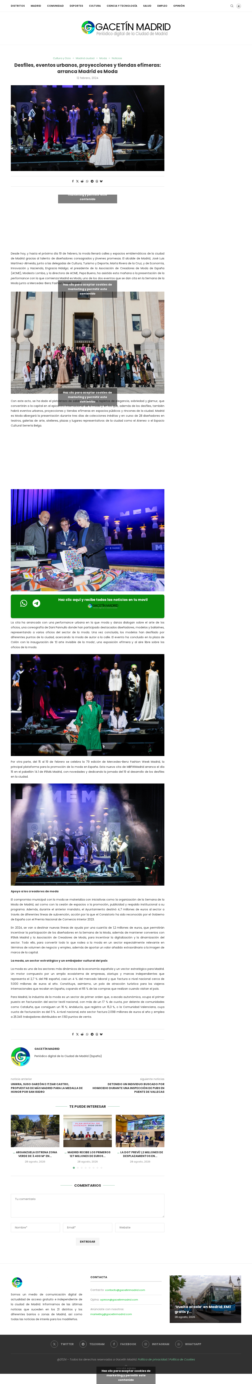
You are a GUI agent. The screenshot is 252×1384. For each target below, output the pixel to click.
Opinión (179, 5)
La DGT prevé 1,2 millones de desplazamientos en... (141, 1154)
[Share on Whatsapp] (87, 181)
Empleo (162, 5)
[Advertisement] (87, 459)
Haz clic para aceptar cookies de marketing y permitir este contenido (87, 194)
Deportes (76, 5)
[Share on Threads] (96, 181)
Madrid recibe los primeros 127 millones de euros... (89, 1154)
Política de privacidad (152, 1359)
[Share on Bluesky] (101, 181)
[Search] (232, 6)
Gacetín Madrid (47, 1049)
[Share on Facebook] (73, 181)
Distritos (18, 5)
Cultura (95, 5)
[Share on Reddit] (82, 181)
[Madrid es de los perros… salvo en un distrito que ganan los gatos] (205, 1299)
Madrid (36, 5)
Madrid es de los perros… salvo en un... (203, 1309)
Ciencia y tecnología (122, 5)
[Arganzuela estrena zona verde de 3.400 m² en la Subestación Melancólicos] (35, 1131)
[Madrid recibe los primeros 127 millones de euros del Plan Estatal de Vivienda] (87, 1131)
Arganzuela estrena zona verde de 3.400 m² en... (36, 1154)
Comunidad (55, 5)
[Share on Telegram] (92, 181)
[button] (16, 1141)
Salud (147, 5)
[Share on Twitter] (77, 181)
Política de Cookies (182, 1359)
